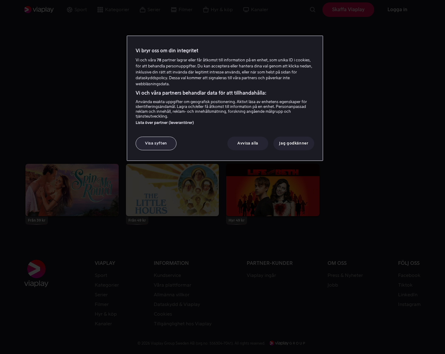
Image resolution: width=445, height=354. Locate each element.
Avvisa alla (247, 143)
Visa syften (156, 143)
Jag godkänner (293, 143)
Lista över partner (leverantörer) (165, 123)
